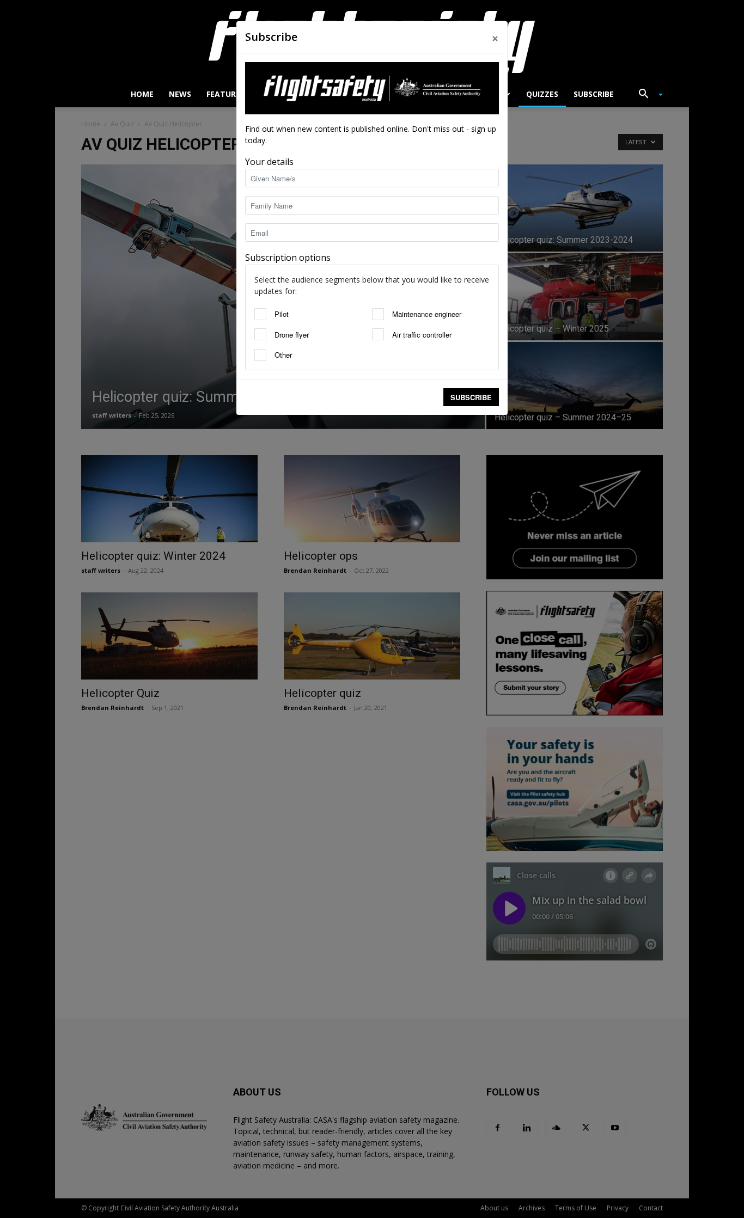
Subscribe (471, 397)
